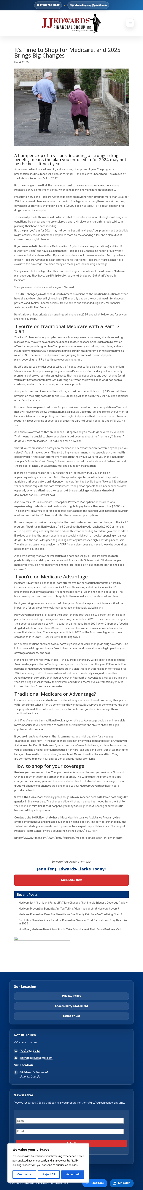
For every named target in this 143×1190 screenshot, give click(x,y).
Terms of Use (71, 1016)
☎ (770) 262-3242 (48, 5)
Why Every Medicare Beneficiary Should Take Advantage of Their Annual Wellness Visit (70, 929)
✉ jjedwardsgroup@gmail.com (88, 5)
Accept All (73, 1174)
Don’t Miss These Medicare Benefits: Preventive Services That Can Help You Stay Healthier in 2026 (73, 922)
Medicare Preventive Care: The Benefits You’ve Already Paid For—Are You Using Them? (70, 914)
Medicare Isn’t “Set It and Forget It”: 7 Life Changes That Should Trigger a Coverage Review (73, 902)
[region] (48, 1163)
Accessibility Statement (71, 1006)
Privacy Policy (71, 996)
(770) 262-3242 (30, 1050)
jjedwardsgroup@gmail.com (36, 1057)
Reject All (49, 1174)
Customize (24, 1174)
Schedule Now (71, 880)
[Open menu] (130, 23)
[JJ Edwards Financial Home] (71, 23)
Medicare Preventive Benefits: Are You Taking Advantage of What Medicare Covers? (69, 908)
